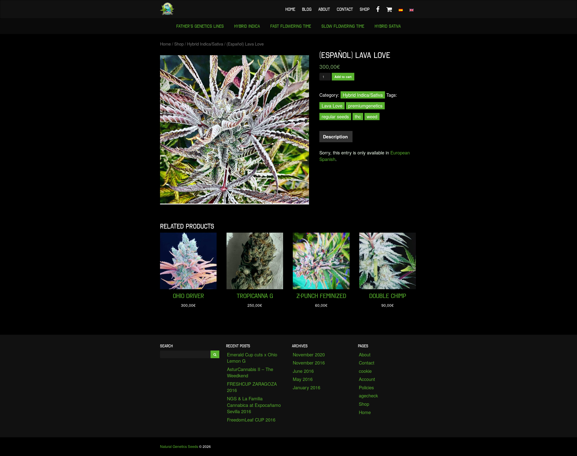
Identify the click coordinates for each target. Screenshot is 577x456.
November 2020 (309, 354)
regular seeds (335, 116)
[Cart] (389, 9)
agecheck (368, 395)
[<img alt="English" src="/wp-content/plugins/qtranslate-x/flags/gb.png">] (411, 9)
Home (290, 9)
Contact (345, 9)
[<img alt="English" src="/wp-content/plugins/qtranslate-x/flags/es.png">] (400, 9)
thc (358, 116)
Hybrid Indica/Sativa (205, 44)
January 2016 (306, 387)
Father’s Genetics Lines (200, 26)
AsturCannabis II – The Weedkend (250, 372)
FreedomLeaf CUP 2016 (251, 419)
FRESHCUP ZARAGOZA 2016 (252, 387)
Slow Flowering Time (342, 26)
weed (372, 116)
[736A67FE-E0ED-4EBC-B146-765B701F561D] (234, 129)
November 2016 (309, 362)
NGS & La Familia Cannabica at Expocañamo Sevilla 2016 (254, 405)
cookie (365, 371)
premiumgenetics (365, 105)
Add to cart (343, 76)
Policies (366, 387)
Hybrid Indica (247, 26)
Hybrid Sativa (388, 26)
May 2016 (303, 379)
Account (367, 379)
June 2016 (303, 371)
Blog (306, 9)
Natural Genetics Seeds (179, 446)
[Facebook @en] (378, 9)
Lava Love (332, 105)
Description (335, 136)
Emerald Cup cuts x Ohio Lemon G (252, 357)
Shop (364, 9)
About (324, 9)
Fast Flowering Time (290, 26)
